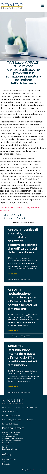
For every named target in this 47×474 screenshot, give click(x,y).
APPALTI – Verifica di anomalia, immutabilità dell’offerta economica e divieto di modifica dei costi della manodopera (23, 241)
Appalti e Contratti (16, 218)
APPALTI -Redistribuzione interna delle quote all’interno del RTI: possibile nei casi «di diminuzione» (22, 299)
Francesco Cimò (38, 470)
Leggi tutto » (13, 274)
